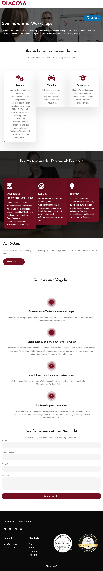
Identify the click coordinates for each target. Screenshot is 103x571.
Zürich (32, 547)
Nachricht (5, 476)
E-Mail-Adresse (8, 452)
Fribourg (33, 554)
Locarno (33, 551)
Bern (31, 544)
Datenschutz (10, 521)
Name (4, 441)
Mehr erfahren (14, 262)
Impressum (25, 521)
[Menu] (99, 4)
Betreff (5, 464)
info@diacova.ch (12, 544)
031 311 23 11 (11, 547)
